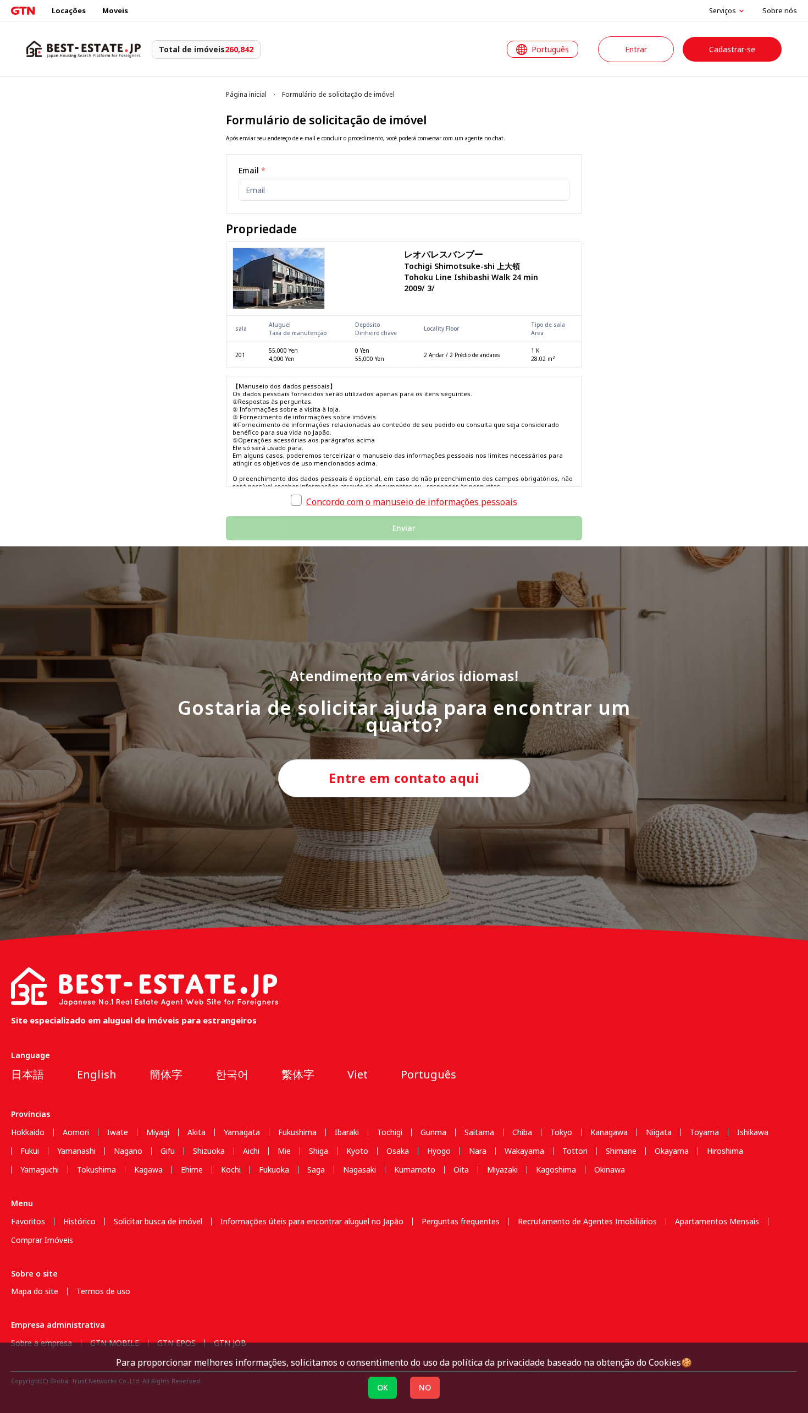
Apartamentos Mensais (717, 1221)
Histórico (79, 1221)
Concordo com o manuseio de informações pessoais (411, 502)
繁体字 (297, 1074)
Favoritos (28, 1221)
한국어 (231, 1074)
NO (425, 1387)
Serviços (722, 11)
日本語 (27, 1074)
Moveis (115, 10)
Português (428, 1074)
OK (382, 1387)
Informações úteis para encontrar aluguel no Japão (311, 1221)
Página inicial (246, 94)
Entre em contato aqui (404, 778)
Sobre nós (779, 10)
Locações (69, 10)
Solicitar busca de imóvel (158, 1221)
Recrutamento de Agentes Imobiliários (587, 1221)
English (97, 1074)
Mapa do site (34, 1291)
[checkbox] (296, 500)
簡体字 (166, 1074)
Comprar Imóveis (42, 1240)
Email (252, 170)
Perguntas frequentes (461, 1221)
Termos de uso (103, 1291)
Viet (357, 1074)
